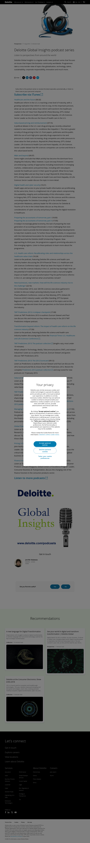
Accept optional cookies (45, 444)
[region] (45, 421)
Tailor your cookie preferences (45, 457)
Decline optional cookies (45, 451)
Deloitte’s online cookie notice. (49, 435)
